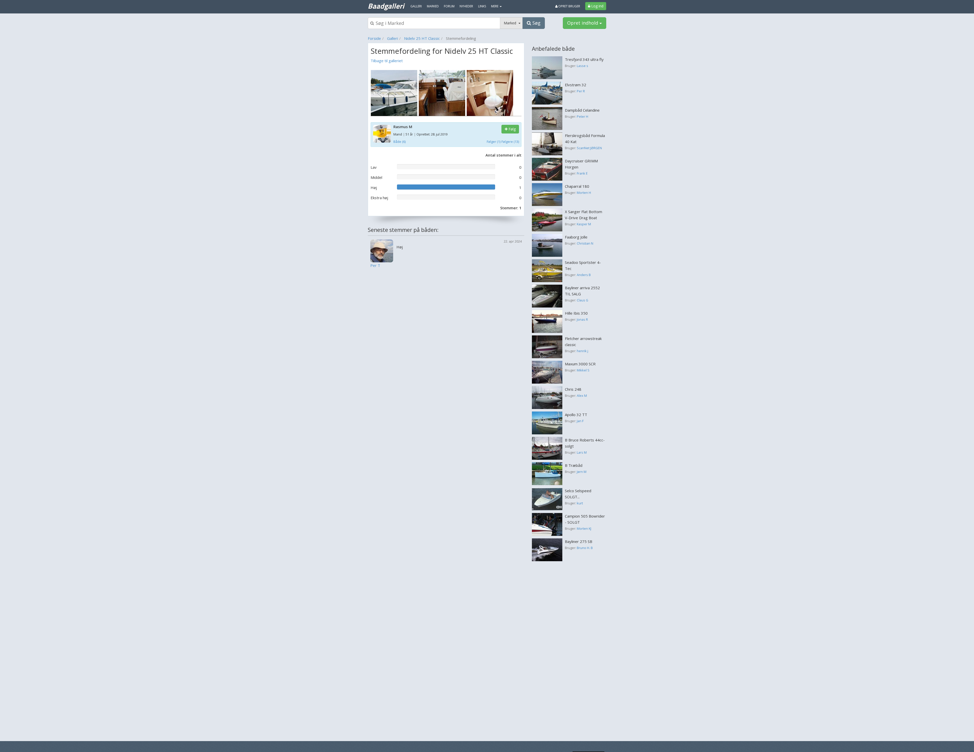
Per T (375, 265)
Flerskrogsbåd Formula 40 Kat (585, 138)
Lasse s (582, 65)
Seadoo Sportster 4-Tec (583, 265)
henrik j (582, 351)
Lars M (582, 452)
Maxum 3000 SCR (580, 363)
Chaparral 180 (577, 186)
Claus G (582, 300)
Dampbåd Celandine (582, 110)
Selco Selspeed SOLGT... (578, 493)
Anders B (584, 274)
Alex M (582, 395)
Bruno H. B (585, 547)
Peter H (582, 116)
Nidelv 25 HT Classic (422, 38)
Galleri (392, 38)
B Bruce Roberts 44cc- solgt (585, 443)
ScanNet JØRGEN (589, 148)
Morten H (584, 192)
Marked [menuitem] (433, 6)
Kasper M (584, 224)
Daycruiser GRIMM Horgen (581, 163)
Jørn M (581, 471)
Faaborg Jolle (576, 237)
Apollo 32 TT (576, 414)
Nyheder (466, 6)
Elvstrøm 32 (575, 84)
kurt (580, 503)
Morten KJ (584, 528)
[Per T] (381, 250)
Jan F (580, 421)
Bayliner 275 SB (578, 541)
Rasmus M (402, 126)
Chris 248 (573, 389)
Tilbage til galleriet (387, 60)
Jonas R (582, 319)
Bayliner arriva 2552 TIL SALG (582, 290)
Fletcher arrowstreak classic (583, 341)
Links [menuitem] (482, 6)
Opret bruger (569, 6)
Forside (374, 38)
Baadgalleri (386, 5)
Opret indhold (583, 23)
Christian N (585, 243)
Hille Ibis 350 (576, 313)
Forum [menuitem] (449, 6)
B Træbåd (573, 465)
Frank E (582, 173)
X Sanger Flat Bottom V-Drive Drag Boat (583, 214)
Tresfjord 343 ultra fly (584, 59)
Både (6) (399, 141)
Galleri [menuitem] (416, 6)
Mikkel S (583, 370)
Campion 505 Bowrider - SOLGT (585, 519)
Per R (581, 91)
